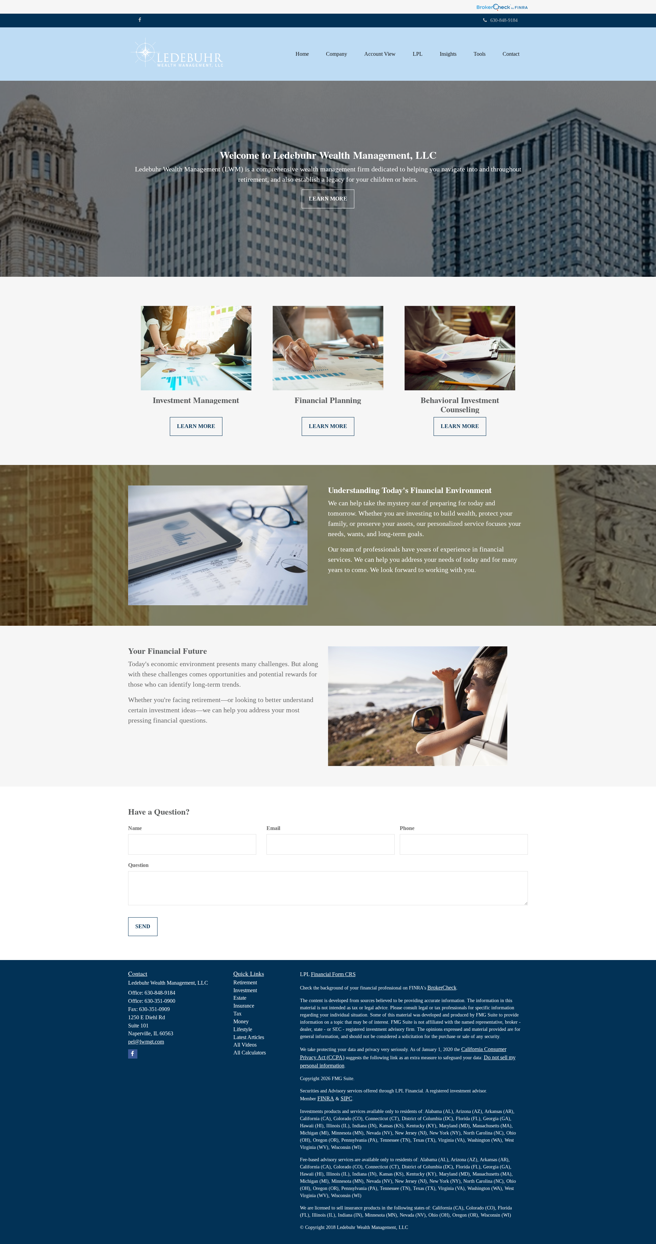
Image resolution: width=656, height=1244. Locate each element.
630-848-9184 (504, 20)
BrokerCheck (441, 987)
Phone (407, 828)
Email (273, 828)
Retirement (245, 982)
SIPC (346, 1098)
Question (138, 865)
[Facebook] (139, 20)
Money (241, 1021)
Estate (239, 998)
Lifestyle (242, 1029)
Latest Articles (248, 1037)
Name (135, 828)
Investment (245, 990)
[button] (336, 54)
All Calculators (249, 1052)
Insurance (243, 1006)
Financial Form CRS (333, 974)
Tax (237, 1013)
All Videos (245, 1045)
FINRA (325, 1098)
